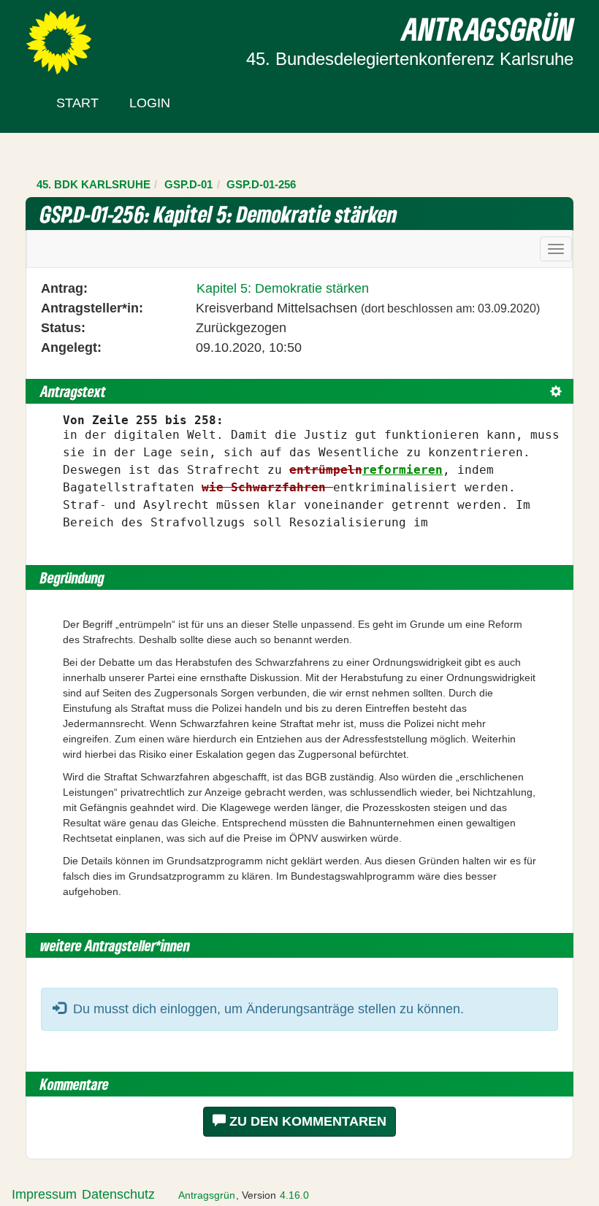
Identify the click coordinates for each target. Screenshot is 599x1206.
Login (149, 103)
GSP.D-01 (188, 184)
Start (77, 103)
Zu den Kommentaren (306, 1121)
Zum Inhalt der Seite (67, 35)
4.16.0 (294, 1195)
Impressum (44, 1194)
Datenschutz (118, 1194)
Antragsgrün (206, 1195)
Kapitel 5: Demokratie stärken (283, 288)
